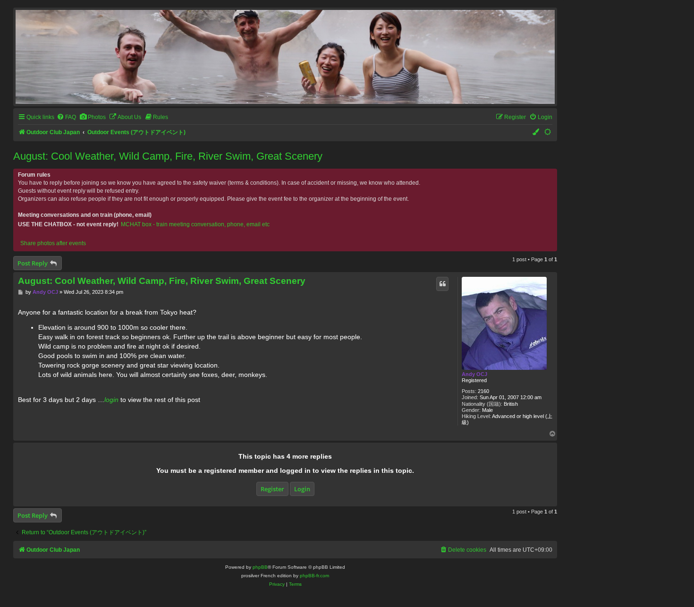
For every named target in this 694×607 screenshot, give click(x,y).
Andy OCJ (474, 374)
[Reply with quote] (442, 284)
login (111, 399)
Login (302, 489)
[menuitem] (66, 117)
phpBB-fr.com (314, 575)
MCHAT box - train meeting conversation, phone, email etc (195, 224)
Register (272, 489)
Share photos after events (53, 243)
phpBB (260, 567)
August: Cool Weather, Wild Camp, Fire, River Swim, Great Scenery (167, 156)
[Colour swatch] (536, 132)
